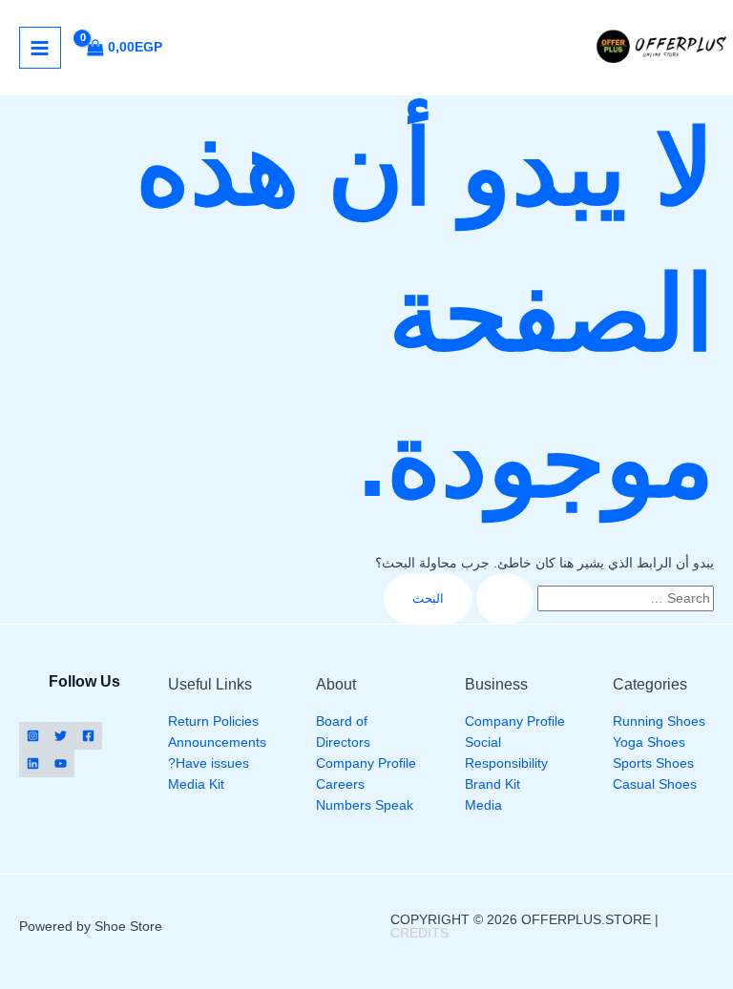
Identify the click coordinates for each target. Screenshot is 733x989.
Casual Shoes (655, 784)
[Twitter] (60, 736)
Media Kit (196, 784)
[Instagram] (33, 736)
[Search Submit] (505, 599)
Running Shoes (659, 721)
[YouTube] (60, 763)
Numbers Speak (364, 805)
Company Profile (515, 721)
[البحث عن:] (593, 598)
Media (483, 805)
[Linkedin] (33, 763)
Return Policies (213, 721)
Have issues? (208, 763)
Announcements (217, 742)
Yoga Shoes (649, 742)
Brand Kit (492, 784)
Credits (419, 933)
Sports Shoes (653, 763)
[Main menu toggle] (40, 48)
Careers (340, 784)
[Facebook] (88, 736)
